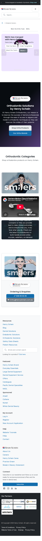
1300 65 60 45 (21, 296)
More (22, 50)
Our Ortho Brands (20, 133)
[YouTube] (12, 488)
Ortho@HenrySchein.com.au (21, 300)
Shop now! (33, 2)
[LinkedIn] (15, 488)
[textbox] (20, 14)
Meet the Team (11, 50)
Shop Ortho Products (20, 128)
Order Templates (25, 46)
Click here (22, 354)
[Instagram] (8, 488)
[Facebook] (4, 488)
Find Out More (11, 46)
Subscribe (20, 484)
